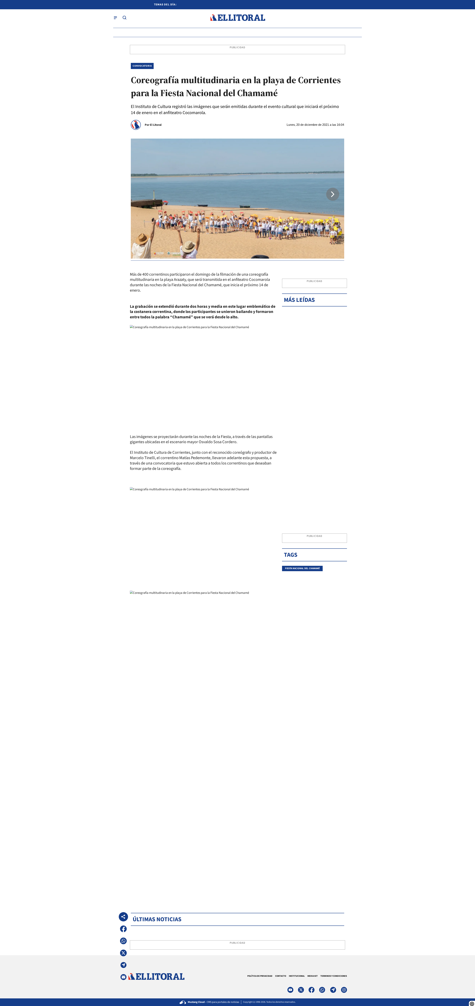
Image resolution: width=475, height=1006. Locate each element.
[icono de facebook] (312, 990)
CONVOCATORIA (142, 66)
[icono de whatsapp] (322, 990)
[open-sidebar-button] (115, 17)
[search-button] (124, 17)
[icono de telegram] (333, 990)
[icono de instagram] (344, 990)
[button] (332, 194)
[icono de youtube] (290, 990)
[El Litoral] (237, 17)
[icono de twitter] (301, 990)
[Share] (123, 916)
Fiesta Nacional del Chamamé (302, 568)
